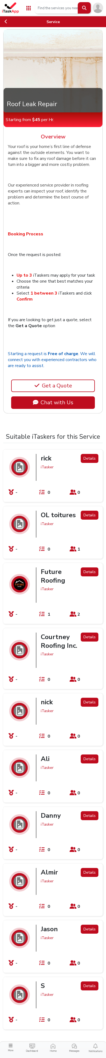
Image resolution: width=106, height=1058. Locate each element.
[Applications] (28, 7)
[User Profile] (98, 8)
